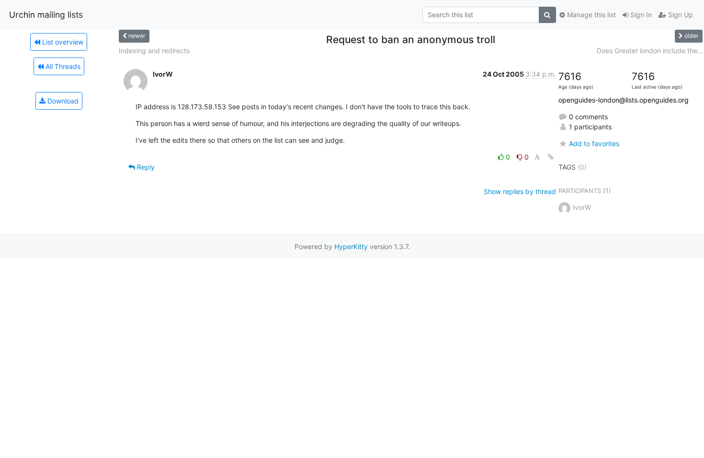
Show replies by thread (520, 191)
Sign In (640, 15)
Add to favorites (594, 143)
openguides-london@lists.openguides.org (623, 100)
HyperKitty (351, 246)
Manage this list (590, 15)
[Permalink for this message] (550, 157)
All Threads (62, 66)
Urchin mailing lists (46, 15)
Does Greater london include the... (650, 50)
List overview (61, 42)
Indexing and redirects (154, 50)
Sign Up (679, 15)
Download (62, 101)
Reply (145, 167)
